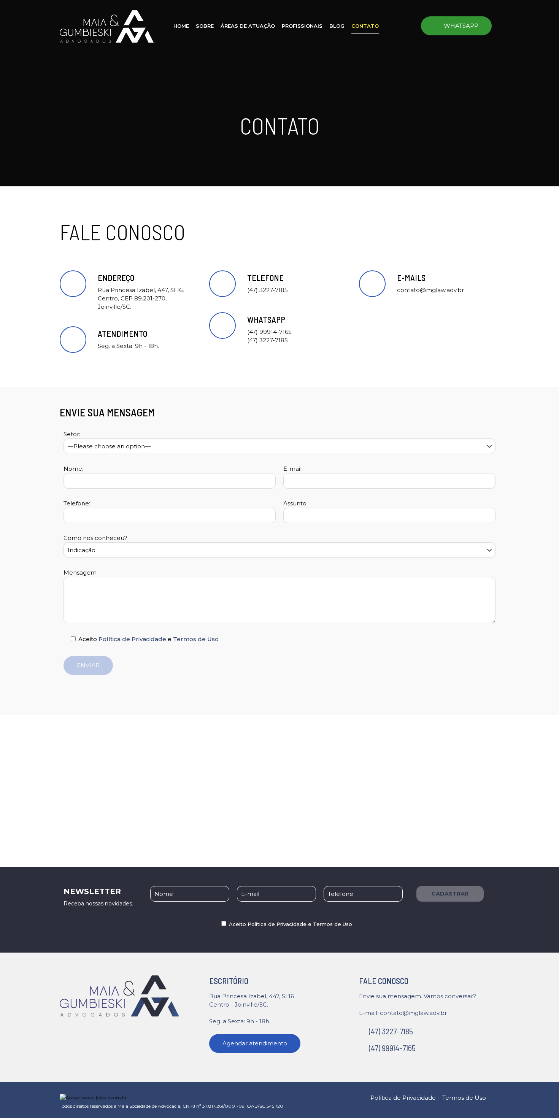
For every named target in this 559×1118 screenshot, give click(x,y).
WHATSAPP (461, 25)
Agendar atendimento (254, 1043)
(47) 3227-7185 (390, 1031)
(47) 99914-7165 (391, 1048)
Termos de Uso (196, 639)
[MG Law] (107, 25)
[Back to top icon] (496, 1094)
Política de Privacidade (132, 639)
